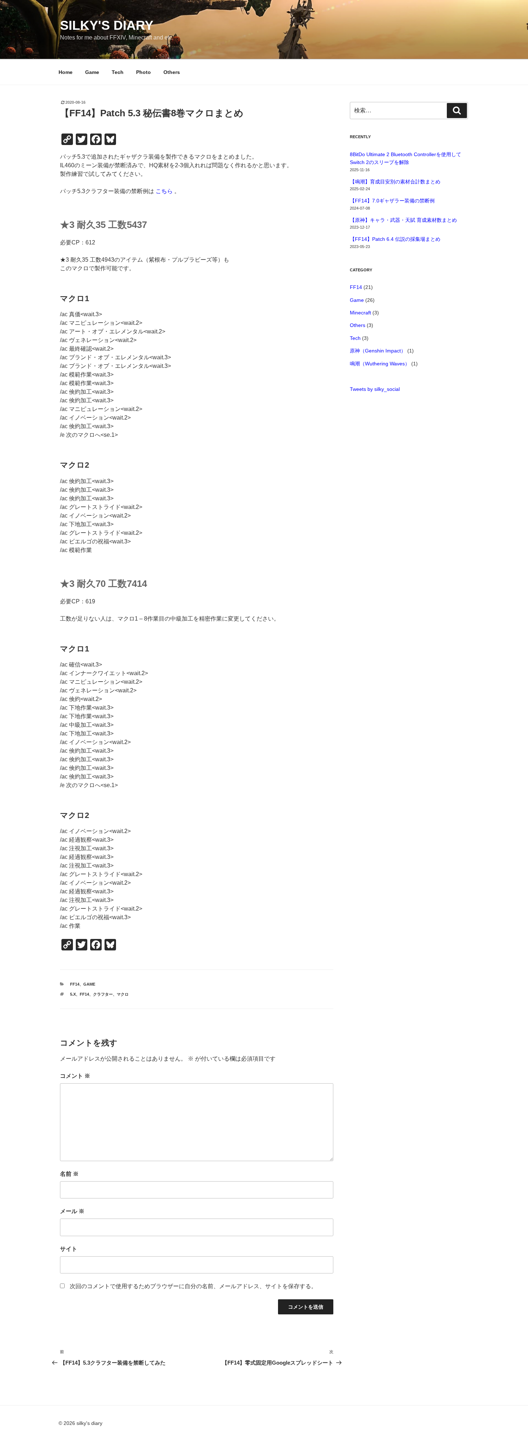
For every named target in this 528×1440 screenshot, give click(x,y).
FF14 (74, 984)
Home (66, 72)
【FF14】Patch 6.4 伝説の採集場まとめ (395, 239)
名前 (69, 1174)
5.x (73, 994)
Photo (143, 72)
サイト (68, 1249)
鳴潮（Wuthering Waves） (380, 363)
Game (92, 72)
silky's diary (106, 25)
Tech (118, 72)
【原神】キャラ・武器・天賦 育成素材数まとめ (403, 220)
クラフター (103, 994)
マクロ (123, 994)
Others (171, 72)
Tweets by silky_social (375, 389)
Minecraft (360, 312)
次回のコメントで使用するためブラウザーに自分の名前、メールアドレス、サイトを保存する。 (193, 1286)
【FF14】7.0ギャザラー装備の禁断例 (392, 201)
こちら (164, 191)
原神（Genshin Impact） (378, 351)
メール (72, 1211)
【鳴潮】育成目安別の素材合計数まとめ (395, 181)
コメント (75, 1076)
